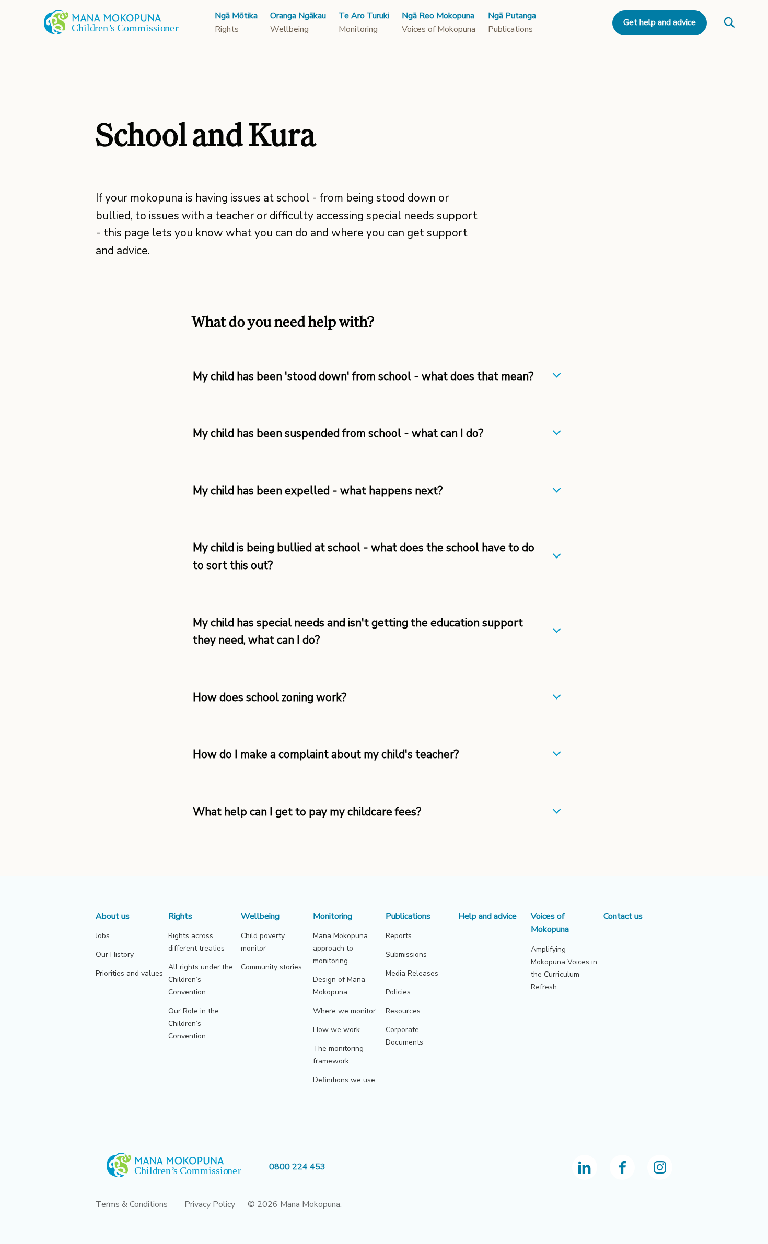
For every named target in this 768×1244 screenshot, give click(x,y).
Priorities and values (129, 973)
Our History (115, 954)
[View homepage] (111, 32)
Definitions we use (344, 1080)
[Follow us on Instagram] (659, 1167)
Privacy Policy (209, 1204)
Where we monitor (344, 1011)
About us (113, 916)
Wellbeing (260, 916)
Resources (403, 1011)
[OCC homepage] (182, 1167)
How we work (336, 1030)
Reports (399, 936)
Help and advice (487, 916)
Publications (408, 916)
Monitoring (332, 916)
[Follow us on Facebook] (622, 1167)
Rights (180, 916)
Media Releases (412, 973)
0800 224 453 (297, 1166)
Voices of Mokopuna (550, 922)
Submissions (406, 954)
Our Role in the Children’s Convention (193, 1023)
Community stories (271, 967)
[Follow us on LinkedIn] (584, 1167)
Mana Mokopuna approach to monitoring (340, 948)
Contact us (623, 916)
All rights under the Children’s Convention (200, 979)
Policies (398, 992)
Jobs (103, 936)
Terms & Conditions (132, 1204)
